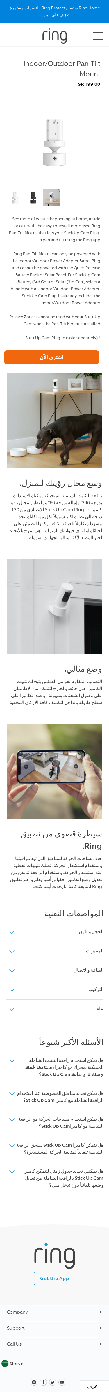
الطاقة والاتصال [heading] (88, 970)
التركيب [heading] (95, 989)
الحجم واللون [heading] (91, 932)
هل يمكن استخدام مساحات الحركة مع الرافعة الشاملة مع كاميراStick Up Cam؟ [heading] (60, 1123)
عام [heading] (99, 1009)
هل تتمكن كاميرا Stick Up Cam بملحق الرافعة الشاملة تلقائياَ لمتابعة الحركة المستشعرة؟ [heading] (59, 1149)
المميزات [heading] (94, 951)
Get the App (54, 1278)
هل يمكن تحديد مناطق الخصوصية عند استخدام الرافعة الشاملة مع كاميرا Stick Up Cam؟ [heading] (60, 1097)
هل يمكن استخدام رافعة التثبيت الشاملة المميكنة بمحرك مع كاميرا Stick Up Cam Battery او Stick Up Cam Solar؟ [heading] (64, 1067)
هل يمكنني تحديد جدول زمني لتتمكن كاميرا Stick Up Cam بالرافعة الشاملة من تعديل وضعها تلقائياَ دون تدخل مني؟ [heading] (63, 1178)
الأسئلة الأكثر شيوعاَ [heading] (71, 1042)
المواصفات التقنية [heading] (73, 913)
